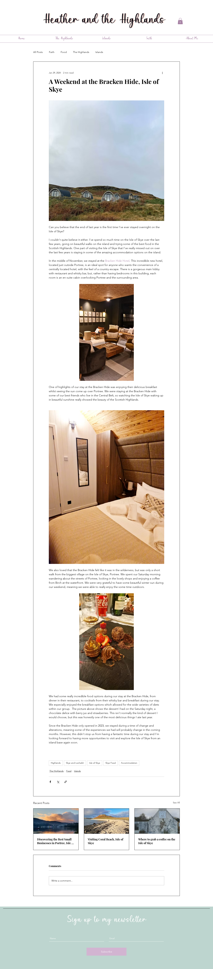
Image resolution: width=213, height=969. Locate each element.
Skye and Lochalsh (75, 762)
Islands (99, 52)
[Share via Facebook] (50, 781)
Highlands (56, 762)
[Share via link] (65, 781)
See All (176, 802)
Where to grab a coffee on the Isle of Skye (156, 841)
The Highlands (81, 52)
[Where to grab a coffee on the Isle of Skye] (157, 821)
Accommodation (129, 762)
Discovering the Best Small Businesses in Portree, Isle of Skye (55, 841)
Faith (51, 52)
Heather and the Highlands (106, 20)
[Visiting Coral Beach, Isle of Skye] (106, 821)
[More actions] (162, 73)
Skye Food (110, 762)
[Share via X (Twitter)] (57, 781)
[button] (180, 21)
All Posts (38, 52)
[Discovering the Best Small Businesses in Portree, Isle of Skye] (55, 821)
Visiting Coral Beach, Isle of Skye (105, 841)
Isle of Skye (94, 762)
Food (64, 52)
